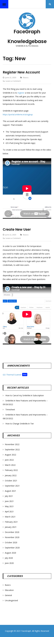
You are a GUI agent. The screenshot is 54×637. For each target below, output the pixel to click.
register (21, 92)
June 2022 (9, 459)
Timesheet (10, 409)
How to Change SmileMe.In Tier (19, 423)
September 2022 (12, 449)
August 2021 (10, 491)
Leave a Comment (13, 81)
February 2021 (11, 521)
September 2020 (12, 547)
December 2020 (12, 532)
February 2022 (11, 470)
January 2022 (10, 475)
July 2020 (9, 558)
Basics (26, 77)
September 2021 (12, 485)
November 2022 (12, 444)
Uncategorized (11, 600)
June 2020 (9, 563)
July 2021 (9, 496)
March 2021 (10, 516)
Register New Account (21, 72)
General (8, 595)
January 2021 (10, 527)
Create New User (17, 229)
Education (9, 590)
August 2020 (10, 552)
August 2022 (10, 454)
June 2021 (9, 501)
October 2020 (11, 542)
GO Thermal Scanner (12, 374)
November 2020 (12, 537)
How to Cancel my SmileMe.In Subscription (24, 395)
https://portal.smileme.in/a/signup (18, 114)
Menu (4, 4)
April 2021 (9, 511)
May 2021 (9, 506)
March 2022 (10, 465)
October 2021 (11, 480)
